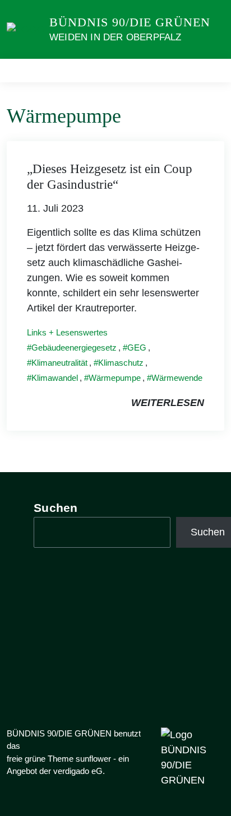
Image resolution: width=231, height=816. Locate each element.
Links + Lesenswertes (67, 332)
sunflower (93, 758)
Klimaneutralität (59, 362)
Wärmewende (176, 378)
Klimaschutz (121, 362)
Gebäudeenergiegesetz (74, 347)
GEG (136, 347)
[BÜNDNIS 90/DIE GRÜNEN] (26, 29)
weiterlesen (167, 402)
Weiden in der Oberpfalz (115, 37)
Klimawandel (54, 378)
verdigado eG (78, 771)
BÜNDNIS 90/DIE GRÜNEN (129, 22)
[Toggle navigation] (212, 71)
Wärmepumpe (115, 378)
